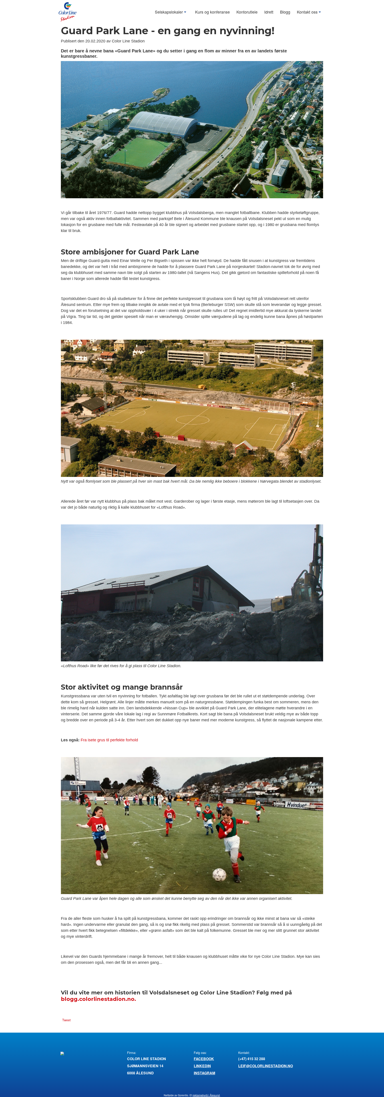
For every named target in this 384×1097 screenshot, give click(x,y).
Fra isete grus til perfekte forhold (109, 740)
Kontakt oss (307, 11)
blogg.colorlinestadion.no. (98, 999)
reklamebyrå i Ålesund (206, 1095)
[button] (185, 12)
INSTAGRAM (204, 1072)
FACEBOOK (204, 1058)
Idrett (268, 11)
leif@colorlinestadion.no (265, 1065)
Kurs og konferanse (212, 11)
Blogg (285, 11)
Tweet (66, 1020)
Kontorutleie (247, 11)
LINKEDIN (202, 1065)
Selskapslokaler (169, 11)
